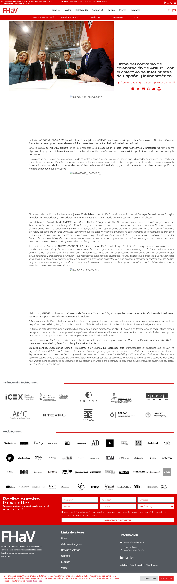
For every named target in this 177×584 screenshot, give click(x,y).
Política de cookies (34, 581)
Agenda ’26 (97, 10)
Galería (111, 10)
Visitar (68, 10)
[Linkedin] (174, 2)
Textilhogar (95, 17)
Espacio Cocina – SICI (70, 17)
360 (117, 17)
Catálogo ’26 (81, 10)
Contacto (135, 10)
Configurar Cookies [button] (149, 578)
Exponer (56, 10)
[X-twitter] (168, 2)
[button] (133, 89)
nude (136, 17)
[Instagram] (171, 2)
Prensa (122, 10)
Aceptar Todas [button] (166, 578)
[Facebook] (164, 2)
